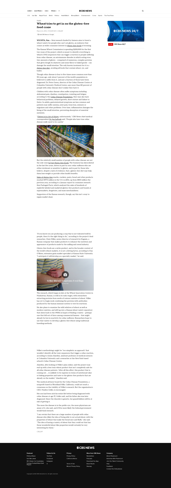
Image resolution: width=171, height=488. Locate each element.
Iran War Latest (31, 458)
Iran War (34, 15)
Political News (31, 456)
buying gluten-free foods (58, 163)
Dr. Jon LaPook (55, 119)
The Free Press (109, 15)
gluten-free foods (74, 46)
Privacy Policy (71, 456)
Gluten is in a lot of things (48, 116)
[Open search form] (143, 11)
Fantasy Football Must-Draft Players (35, 464)
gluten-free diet (43, 68)
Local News (38, 11)
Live (46, 11)
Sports (100, 15)
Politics (57, 15)
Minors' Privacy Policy (73, 466)
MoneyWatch (75, 15)
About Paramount (112, 456)
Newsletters (90, 456)
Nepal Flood (43, 15)
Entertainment (85, 15)
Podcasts (89, 458)
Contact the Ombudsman (114, 469)
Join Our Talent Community (115, 461)
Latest (29, 11)
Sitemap (89, 466)
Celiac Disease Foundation (61, 97)
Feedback (110, 466)
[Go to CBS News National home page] (85, 11)
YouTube (49, 456)
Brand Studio (91, 463)
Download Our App (93, 461)
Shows (53, 11)
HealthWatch (65, 15)
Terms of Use (71, 463)
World (50, 15)
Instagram (50, 461)
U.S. (28, 15)
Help (108, 463)
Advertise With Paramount (115, 458)
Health (39, 20)
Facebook (50, 458)
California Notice (72, 458)
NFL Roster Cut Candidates (35, 461)
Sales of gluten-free (45, 177)
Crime (94, 15)
